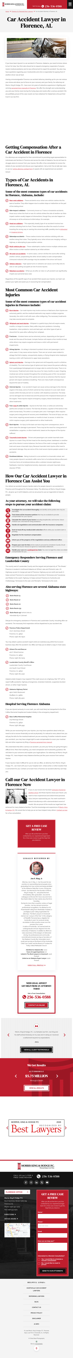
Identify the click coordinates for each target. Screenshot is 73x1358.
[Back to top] (36, 1348)
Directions (9, 1214)
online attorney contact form (23, 169)
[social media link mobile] (26, 1182)
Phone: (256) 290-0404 (12, 1207)
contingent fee (33, 550)
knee (15, 406)
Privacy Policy (36, 1313)
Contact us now (62, 810)
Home (7, 11)
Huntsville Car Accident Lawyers (36, 1289)
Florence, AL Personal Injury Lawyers (22, 11)
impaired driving (17, 232)
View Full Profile (36, 965)
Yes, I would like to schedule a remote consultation (52, 1259)
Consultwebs (39, 1343)
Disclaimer (36, 1318)
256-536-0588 (53, 6)
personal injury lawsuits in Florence (23, 88)
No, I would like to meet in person (50, 1263)
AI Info (36, 1324)
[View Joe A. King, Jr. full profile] (36, 863)
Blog (36, 1302)
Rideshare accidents (16, 271)
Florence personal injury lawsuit (41, 742)
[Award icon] (36, 1128)
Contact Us (36, 1307)
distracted (63, 229)
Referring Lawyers (36, 1296)
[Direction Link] (17, 1224)
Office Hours (10, 1219)
